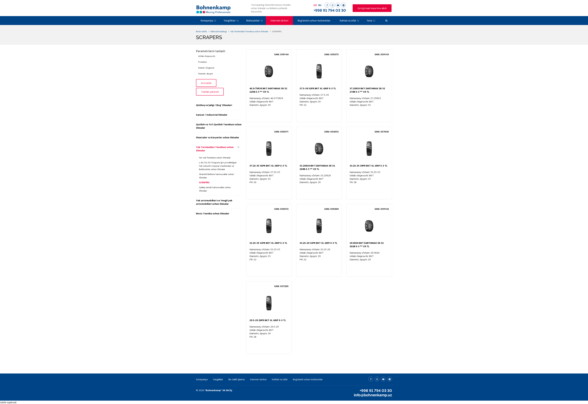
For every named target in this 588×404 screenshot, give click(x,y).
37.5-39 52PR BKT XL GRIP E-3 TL (318, 88)
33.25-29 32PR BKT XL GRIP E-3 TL (318, 242)
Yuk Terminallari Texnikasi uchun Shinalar (215, 149)
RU (319, 5)
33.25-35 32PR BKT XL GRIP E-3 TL (268, 242)
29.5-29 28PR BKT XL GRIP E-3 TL (267, 320)
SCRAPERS (204, 182)
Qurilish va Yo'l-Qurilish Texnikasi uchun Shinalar (218, 126)
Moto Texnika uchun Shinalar (212, 213)
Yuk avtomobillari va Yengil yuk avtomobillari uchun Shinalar (214, 202)
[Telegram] (343, 5)
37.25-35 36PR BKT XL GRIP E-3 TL (268, 165)
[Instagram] (332, 5)
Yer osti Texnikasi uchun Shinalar (215, 157)
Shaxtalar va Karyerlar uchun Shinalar (217, 137)
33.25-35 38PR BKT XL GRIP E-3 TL (368, 165)
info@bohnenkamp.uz (373, 395)
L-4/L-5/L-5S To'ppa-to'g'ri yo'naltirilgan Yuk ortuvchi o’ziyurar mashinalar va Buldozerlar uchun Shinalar (218, 166)
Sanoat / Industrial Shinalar (211, 114)
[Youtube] (337, 5)
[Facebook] (326, 5)
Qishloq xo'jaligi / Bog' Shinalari (214, 105)
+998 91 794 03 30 (330, 10)
